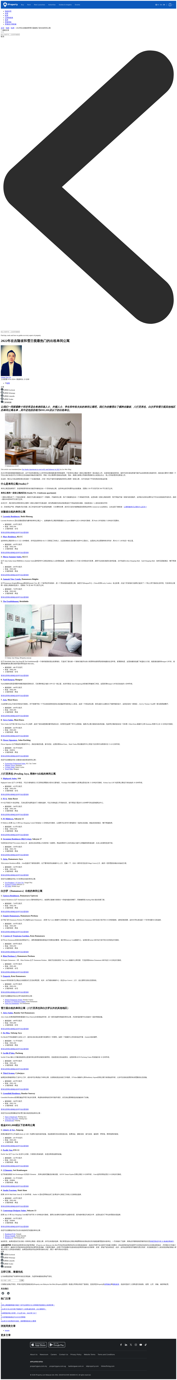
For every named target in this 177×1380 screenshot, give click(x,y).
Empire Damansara (11, 916)
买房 (6, 13)
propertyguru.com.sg (57, 1366)
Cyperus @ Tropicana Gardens (16, 936)
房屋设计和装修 (10, 24)
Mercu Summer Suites (12, 557)
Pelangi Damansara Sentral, (14, 1000)
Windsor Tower (10, 765)
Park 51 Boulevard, (11, 1117)
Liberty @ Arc (9, 1130)
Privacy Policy (75, 1354)
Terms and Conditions (106, 1354)
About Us (33, 1354)
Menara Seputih (10, 1236)
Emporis (6, 976)
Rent (29, 5)
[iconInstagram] (5, 1294)
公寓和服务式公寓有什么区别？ (135, 507)
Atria (5, 859)
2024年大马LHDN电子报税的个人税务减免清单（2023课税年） (24, 1309)
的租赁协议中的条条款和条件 (162, 1241)
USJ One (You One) (11, 1119)
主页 (2, 28)
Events (77, 5)
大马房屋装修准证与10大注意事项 (13, 1317)
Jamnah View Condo (12, 579)
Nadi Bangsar (8, 680)
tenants (7, 1330)
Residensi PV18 (10, 1234)
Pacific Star (7, 1150)
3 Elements (7, 1170)
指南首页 (8, 11)
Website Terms (89, 1354)
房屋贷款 (8, 22)
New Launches (39, 5)
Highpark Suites (10, 778)
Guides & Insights (65, 5)
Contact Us (63, 1354)
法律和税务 (9, 18)
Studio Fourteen (9, 1190)
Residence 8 (9, 1238)
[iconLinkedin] (8, 1294)
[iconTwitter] (3, 1294)
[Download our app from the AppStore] (38, 1344)
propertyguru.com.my (38, 1366)
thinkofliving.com (107, 1366)
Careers (54, 1354)
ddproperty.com (92, 1366)
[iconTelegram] (6, 1294)
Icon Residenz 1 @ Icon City (14, 882)
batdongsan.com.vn (76, 1366)
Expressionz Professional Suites (15, 763)
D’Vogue (10, 884)
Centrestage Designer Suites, (14, 1210)
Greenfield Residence (11, 1093)
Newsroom (44, 1354)
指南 (7, 28)
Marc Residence (9, 537)
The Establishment (11, 601)
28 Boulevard (9, 1120)
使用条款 (107, 1284)
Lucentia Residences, (11, 516)
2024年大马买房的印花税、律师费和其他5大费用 (18, 1321)
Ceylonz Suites (10, 767)
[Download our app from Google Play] (56, 1344)
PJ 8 (5, 799)
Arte (5, 700)
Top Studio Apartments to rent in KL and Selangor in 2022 (41, 469)
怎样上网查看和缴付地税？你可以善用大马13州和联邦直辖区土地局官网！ (28, 1305)
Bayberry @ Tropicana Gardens (15, 1001)
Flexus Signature (10, 740)
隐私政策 (116, 1284)
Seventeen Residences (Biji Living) (17, 839)
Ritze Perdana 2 (9, 956)
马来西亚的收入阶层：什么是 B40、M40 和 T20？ (19, 1313)
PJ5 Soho (8, 886)
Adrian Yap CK (6, 377)
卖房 (6, 20)
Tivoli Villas (9, 769)
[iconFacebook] (1, 1294)
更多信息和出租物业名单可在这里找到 (15, 532)
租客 (8, 383)
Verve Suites (8, 720)
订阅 (22, 1280)
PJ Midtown (8, 819)
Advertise (52, 5)
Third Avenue (8, 1073)
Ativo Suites (8, 1013)
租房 (6, 15)
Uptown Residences (11, 896)
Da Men (6, 1033)
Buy (22, 5)
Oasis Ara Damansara (12, 1003)
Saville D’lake (8, 1053)
